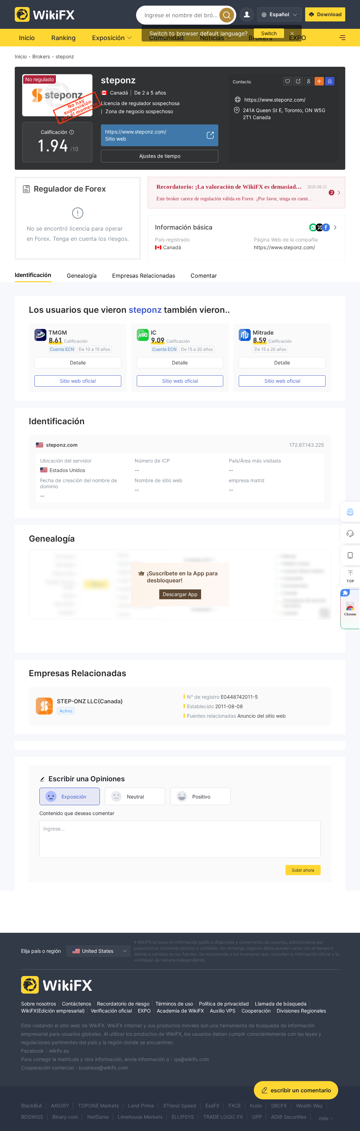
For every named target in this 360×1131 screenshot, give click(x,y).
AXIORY (60, 1106)
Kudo (256, 1106)
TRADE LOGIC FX (223, 1117)
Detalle (78, 363)
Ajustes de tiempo (159, 156)
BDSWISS (32, 1117)
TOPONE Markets (98, 1106)
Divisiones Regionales (301, 1011)
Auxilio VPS (223, 1011)
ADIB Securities (288, 1117)
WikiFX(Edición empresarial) (53, 1011)
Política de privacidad (224, 1004)
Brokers (41, 56)
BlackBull (31, 1106)
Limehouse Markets (140, 1117)
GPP (257, 1117)
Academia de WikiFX (180, 1011)
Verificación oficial (111, 1011)
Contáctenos (76, 1004)
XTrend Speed (179, 1106)
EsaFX (212, 1106)
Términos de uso (174, 1004)
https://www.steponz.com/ (284, 247)
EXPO (144, 1011)
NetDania (98, 1117)
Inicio (21, 56)
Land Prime (141, 1106)
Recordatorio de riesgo (123, 1004)
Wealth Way (309, 1106)
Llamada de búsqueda (281, 1004)
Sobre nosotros (38, 1004)
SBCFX (279, 1106)
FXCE (235, 1106)
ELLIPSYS (183, 1117)
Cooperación (256, 1011)
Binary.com (65, 1117)
